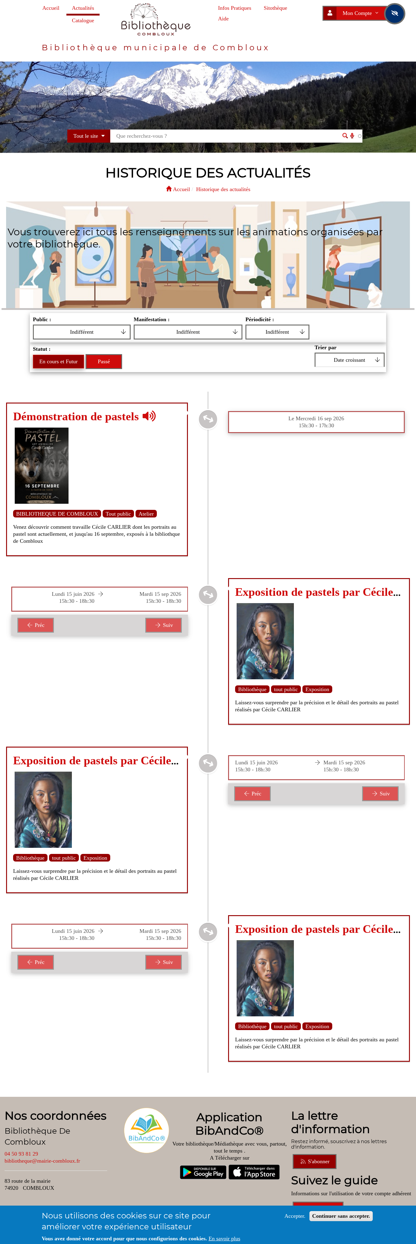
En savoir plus (224, 1238)
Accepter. (294, 1216)
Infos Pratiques (234, 8)
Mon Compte (358, 13)
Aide (223, 19)
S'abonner (318, 1161)
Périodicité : (259, 319)
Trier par (326, 347)
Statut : (42, 349)
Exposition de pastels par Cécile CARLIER (121, 760)
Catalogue (83, 20)
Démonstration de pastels (77, 416)
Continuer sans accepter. (341, 1216)
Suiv (167, 625)
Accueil (50, 8)
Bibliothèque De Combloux (37, 1136)
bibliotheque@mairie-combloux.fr (42, 1161)
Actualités (83, 8)
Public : (42, 319)
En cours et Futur (58, 361)
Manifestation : (152, 319)
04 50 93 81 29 (21, 1154)
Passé (104, 361)
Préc (38, 625)
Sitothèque (275, 8)
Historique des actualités (223, 189)
